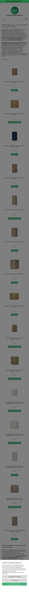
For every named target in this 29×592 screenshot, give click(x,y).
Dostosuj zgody (14, 580)
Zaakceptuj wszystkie (14, 584)
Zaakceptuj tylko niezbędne (15, 576)
